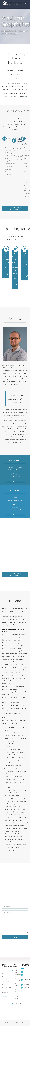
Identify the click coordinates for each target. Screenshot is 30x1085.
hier (25, 96)
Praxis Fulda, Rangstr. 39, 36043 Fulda (16, 989)
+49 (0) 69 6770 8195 (16, 999)
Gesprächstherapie (26, 979)
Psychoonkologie (26, 972)
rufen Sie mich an (15, 892)
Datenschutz (26, 987)
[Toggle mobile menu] (27, 6)
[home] (5, 997)
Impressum (26, 984)
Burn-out (25, 976)
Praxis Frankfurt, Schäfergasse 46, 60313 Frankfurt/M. (16, 976)
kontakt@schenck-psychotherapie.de (16, 1005)
